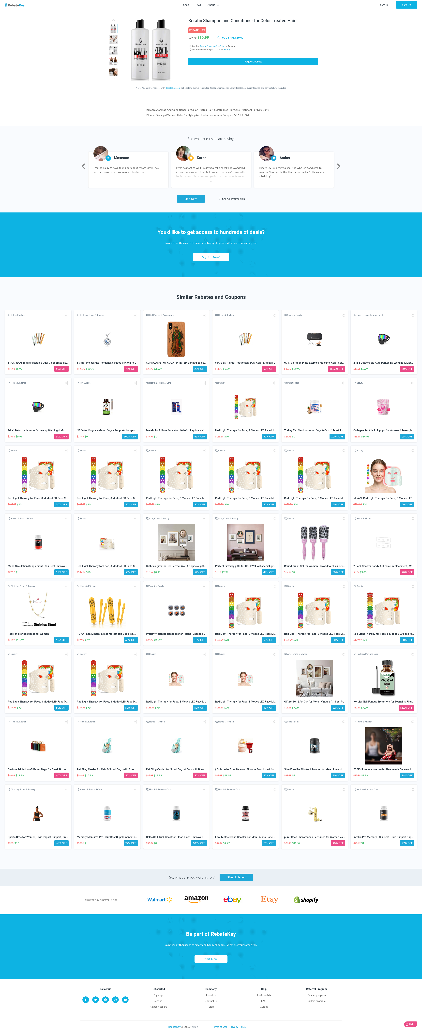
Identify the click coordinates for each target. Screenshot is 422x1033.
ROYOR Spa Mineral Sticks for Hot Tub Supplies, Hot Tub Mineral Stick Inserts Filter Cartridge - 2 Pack (137, 633)
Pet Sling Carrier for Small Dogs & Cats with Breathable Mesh (182, 769)
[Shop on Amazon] (196, 902)
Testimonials (264, 995)
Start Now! (191, 198)
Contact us (211, 1000)
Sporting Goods (294, 315)
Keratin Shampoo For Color (212, 46)
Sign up (158, 995)
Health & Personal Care (160, 382)
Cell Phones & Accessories (161, 315)
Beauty (227, 49)
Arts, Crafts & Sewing (159, 518)
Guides (264, 1006)
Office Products (18, 315)
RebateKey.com (173, 88)
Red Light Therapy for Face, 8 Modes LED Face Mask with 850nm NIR (256, 430)
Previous (83, 166)
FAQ (198, 4)
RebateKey (174, 1026)
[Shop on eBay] (233, 902)
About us (211, 995)
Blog (211, 1006)
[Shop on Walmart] (159, 902)
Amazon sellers (158, 1006)
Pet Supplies (85, 382)
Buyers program (316, 995)
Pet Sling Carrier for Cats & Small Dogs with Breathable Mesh (113, 769)
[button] (67, 315)
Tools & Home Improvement (370, 315)
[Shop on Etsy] (269, 902)
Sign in (158, 1000)
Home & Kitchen (226, 315)
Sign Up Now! (211, 257)
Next (339, 166)
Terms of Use (219, 1026)
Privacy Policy (238, 1026)
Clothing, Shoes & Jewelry (92, 315)
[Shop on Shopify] (306, 902)
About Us (213, 4)
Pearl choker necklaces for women (28, 633)
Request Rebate (253, 61)
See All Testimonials (233, 198)
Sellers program (317, 1000)
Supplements (293, 721)
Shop (186, 4)
